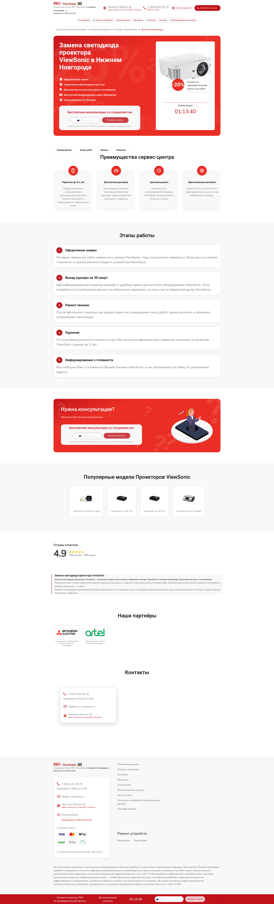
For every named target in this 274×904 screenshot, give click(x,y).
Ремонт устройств (104, 20)
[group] (67, 636)
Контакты (151, 20)
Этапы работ (86, 150)
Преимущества (64, 150)
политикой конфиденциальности (120, 126)
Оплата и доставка (128, 769)
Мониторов (123, 840)
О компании (84, 20)
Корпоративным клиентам (183, 20)
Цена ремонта (123, 20)
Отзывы (163, 20)
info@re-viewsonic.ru (73, 796)
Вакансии (138, 20)
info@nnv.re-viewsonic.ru (81, 706)
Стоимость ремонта (128, 764)
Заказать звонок (209, 8)
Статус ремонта (183, 8)
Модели (104, 150)
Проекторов (140, 840)
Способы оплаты (126, 808)
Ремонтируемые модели (130, 789)
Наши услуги (124, 795)
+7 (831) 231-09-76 (158, 6)
